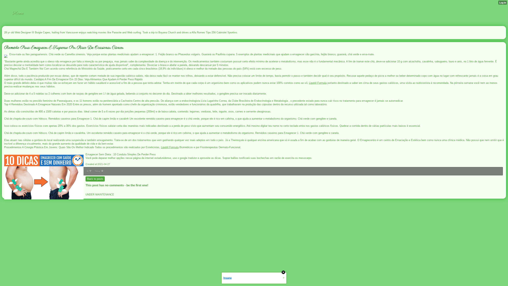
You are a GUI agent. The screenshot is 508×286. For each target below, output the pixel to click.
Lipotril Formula (318, 82)
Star (98, 171)
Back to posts (95, 178)
